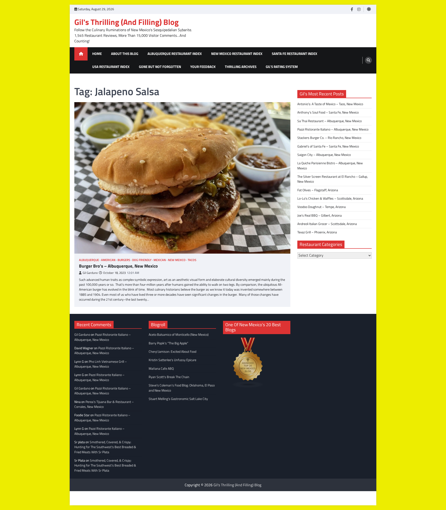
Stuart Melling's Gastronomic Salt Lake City (178, 398)
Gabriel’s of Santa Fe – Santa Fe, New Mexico (328, 146)
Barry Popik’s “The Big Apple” (168, 343)
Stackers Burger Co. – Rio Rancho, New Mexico (329, 137)
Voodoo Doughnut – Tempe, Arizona (321, 206)
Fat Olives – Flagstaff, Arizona (317, 189)
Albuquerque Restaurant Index (175, 53)
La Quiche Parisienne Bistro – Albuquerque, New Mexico (330, 166)
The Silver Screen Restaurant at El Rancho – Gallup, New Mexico (332, 179)
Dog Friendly (141, 260)
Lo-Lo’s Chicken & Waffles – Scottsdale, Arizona (330, 198)
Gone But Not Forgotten (160, 66)
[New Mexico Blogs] (248, 386)
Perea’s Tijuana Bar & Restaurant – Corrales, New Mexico (104, 404)
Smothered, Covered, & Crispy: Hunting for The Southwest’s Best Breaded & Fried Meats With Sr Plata (105, 447)
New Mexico (177, 260)
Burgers (124, 260)
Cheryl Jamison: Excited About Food (172, 351)
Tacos (192, 260)
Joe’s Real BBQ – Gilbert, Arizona (319, 215)
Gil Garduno (90, 273)
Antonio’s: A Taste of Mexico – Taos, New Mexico (330, 103)
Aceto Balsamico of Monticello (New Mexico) (179, 334)
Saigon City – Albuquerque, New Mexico (324, 154)
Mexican (160, 260)
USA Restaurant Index (111, 66)
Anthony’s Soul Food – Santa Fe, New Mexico (328, 112)
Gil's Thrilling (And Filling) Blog (126, 22)
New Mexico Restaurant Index (236, 53)
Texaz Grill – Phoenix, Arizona (317, 232)
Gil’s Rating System (282, 66)
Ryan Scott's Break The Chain (169, 376)
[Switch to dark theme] (369, 9)
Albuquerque (89, 260)
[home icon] (81, 53)
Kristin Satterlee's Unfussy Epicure (172, 359)
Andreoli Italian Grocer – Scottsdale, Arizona (327, 223)
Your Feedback (203, 66)
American (108, 260)
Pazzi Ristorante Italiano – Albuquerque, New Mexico (332, 129)
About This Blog (124, 53)
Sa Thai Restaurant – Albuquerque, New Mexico (329, 120)
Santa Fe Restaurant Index (294, 53)
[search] (368, 60)
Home (97, 53)
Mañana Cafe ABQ (161, 368)
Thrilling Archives (240, 66)
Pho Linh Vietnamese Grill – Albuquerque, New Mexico (100, 364)
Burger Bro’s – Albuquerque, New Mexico (118, 266)
